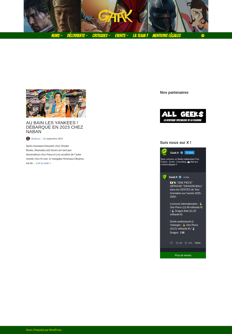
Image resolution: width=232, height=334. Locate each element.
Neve (29, 330)
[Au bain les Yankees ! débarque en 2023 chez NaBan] (56, 103)
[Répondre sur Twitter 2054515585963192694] (172, 243)
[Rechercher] (202, 35)
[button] (61, 35)
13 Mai (186, 177)
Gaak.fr (173, 177)
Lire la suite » (43, 163)
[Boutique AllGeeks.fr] (183, 131)
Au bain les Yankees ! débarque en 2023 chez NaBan (54, 127)
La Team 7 (140, 35)
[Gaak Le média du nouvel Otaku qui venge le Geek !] (116, 16)
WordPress (55, 330)
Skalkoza (35, 138)
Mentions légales (166, 35)
